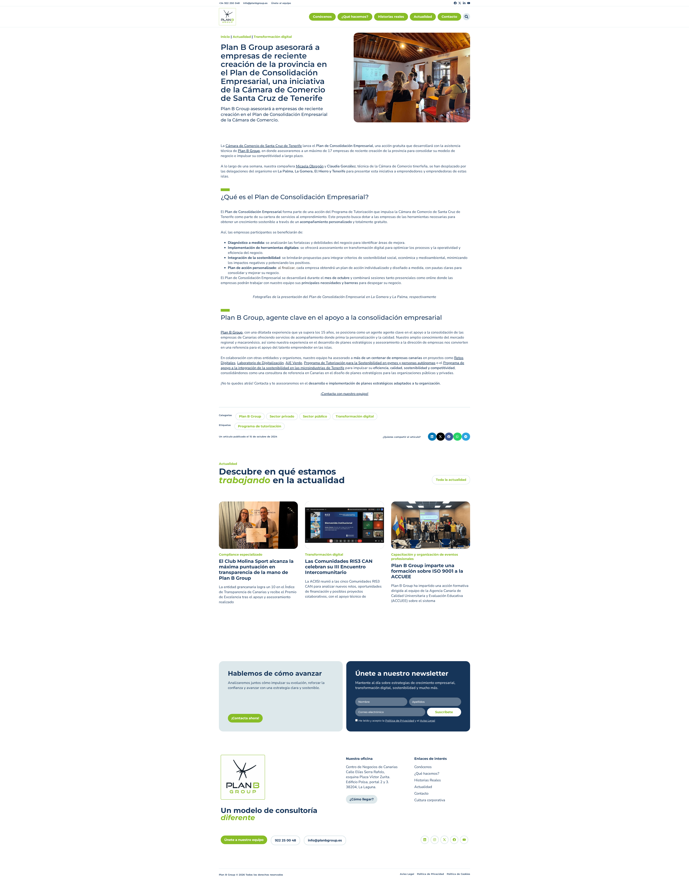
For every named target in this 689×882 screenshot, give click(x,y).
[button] (432, 437)
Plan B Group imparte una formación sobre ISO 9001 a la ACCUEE (427, 571)
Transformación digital (273, 37)
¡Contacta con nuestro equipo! (344, 393)
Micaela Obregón (310, 166)
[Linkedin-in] (464, 3)
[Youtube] (468, 3)
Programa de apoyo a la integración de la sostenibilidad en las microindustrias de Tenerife (342, 365)
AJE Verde (293, 362)
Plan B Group (250, 416)
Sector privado (282, 416)
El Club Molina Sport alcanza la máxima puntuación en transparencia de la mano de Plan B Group (256, 569)
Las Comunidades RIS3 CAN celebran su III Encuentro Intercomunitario (338, 566)
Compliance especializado (240, 555)
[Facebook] (455, 3)
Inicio (225, 37)
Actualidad (242, 37)
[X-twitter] (459, 3)
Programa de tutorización (259, 426)
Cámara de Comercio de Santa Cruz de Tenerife (264, 145)
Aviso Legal (427, 720)
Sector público (315, 416)
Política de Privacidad (399, 720)
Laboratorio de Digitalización (260, 362)
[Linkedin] (425, 840)
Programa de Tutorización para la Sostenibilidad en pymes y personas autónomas (369, 362)
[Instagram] (434, 840)
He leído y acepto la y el (396, 720)
